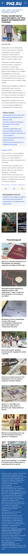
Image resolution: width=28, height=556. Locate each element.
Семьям (8, 10)
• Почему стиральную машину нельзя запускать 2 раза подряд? (13, 124)
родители (22, 185)
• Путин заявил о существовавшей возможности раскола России (14, 138)
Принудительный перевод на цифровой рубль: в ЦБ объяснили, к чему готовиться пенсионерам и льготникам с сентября (13, 292)
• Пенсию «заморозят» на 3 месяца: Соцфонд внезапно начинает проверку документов (14, 131)
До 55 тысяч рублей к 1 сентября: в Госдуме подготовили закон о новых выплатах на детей (14, 462)
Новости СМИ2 (7, 150)
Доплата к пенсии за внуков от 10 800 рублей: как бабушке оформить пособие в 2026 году (14, 263)
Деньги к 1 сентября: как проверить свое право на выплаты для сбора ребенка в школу (13, 406)
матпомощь (6, 185)
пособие (14, 185)
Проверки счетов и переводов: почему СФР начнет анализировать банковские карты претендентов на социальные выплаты (13, 322)
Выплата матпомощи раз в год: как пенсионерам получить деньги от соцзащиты (13, 434)
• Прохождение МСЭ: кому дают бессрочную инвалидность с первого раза (14, 117)
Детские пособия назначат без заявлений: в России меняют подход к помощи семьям (13, 379)
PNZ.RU (3, 10)
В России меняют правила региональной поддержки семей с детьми (14, 351)
